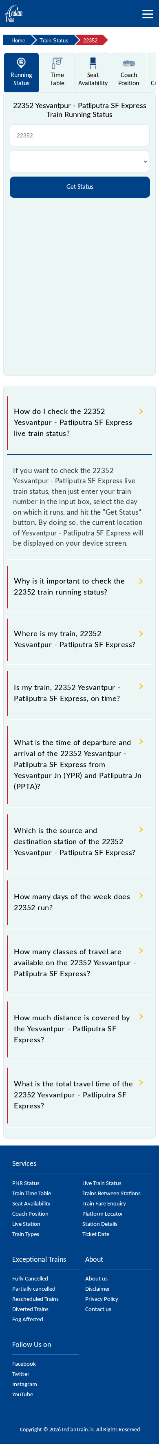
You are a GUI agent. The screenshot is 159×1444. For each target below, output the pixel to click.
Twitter (20, 1374)
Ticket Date (95, 1235)
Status (21, 79)
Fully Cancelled (30, 1279)
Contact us (98, 1310)
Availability (93, 79)
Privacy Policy (101, 1299)
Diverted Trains (30, 1310)
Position (128, 79)
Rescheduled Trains (35, 1299)
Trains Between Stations (111, 1194)
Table (57, 79)
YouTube (22, 1395)
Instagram (24, 1385)
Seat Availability (31, 1204)
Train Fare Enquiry (104, 1204)
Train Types (25, 1235)
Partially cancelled (33, 1289)
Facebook (24, 1364)
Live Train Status (101, 1184)
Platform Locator (102, 1214)
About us (96, 1279)
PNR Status (26, 1184)
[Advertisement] (79, 283)
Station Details (99, 1224)
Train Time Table (31, 1194)
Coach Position (30, 1214)
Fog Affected (27, 1320)
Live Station (26, 1224)
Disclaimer (97, 1289)
